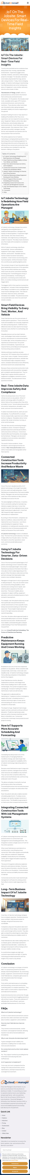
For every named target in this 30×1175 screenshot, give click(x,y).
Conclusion (7, 190)
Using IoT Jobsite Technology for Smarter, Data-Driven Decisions (14, 172)
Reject (15, 1167)
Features (4, 1118)
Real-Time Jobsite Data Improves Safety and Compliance (14, 164)
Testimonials (5, 1125)
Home (3, 1115)
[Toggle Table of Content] (25, 154)
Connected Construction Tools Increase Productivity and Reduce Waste (15, 168)
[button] (27, 2)
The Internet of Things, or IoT (10, 92)
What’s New (5, 1133)
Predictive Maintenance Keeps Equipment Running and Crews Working (14, 176)
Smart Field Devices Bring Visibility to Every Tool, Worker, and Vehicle (15, 161)
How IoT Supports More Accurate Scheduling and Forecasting (12, 180)
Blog (3, 1128)
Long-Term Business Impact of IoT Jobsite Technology (14, 187)
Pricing (4, 1123)
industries (5, 1120)
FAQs (5, 192)
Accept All (15, 1171)
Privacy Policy (14, 1160)
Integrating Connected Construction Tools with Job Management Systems (13, 183)
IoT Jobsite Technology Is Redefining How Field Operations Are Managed (14, 157)
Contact (4, 1131)
